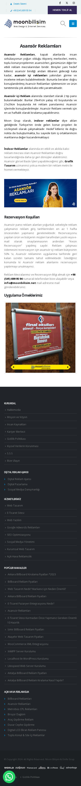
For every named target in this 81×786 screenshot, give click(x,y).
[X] (67, 3)
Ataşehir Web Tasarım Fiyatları (25, 636)
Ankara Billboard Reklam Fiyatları (27, 596)
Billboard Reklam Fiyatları (23, 581)
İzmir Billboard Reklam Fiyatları (26, 629)
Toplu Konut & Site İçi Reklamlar (26, 735)
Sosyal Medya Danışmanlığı (24, 489)
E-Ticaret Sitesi (15, 512)
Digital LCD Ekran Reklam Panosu (27, 730)
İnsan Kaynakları (16, 424)
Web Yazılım (14, 520)
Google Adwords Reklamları (23, 527)
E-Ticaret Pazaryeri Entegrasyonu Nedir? (31, 603)
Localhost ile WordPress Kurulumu (28, 658)
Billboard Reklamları (20, 698)
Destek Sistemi (19, 3)
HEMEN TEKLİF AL (62, 9)
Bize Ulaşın (13, 460)
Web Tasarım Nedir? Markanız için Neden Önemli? (37, 589)
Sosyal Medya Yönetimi (20, 541)
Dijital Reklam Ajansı (19, 479)
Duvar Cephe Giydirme (21, 724)
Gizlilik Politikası (16, 438)
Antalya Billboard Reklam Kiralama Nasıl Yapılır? (36, 680)
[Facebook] (60, 3)
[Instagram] (74, 3)
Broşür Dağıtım (16, 714)
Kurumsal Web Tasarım (21, 549)
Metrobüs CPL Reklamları (22, 709)
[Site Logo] (25, 23)
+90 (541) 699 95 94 (22, 10)
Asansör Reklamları (19, 610)
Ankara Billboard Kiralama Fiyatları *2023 (32, 574)
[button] (63, 23)
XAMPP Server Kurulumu (22, 651)
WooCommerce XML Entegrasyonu (28, 644)
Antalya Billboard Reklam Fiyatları (27, 673)
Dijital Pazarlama (17, 484)
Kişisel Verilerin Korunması (22, 446)
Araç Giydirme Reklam (20, 719)
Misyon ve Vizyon (17, 417)
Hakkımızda (14, 409)
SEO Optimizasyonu (19, 534)
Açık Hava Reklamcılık (19, 556)
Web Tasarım (15, 505)
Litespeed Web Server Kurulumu (27, 666)
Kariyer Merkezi (16, 431)
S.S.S (10, 453)
